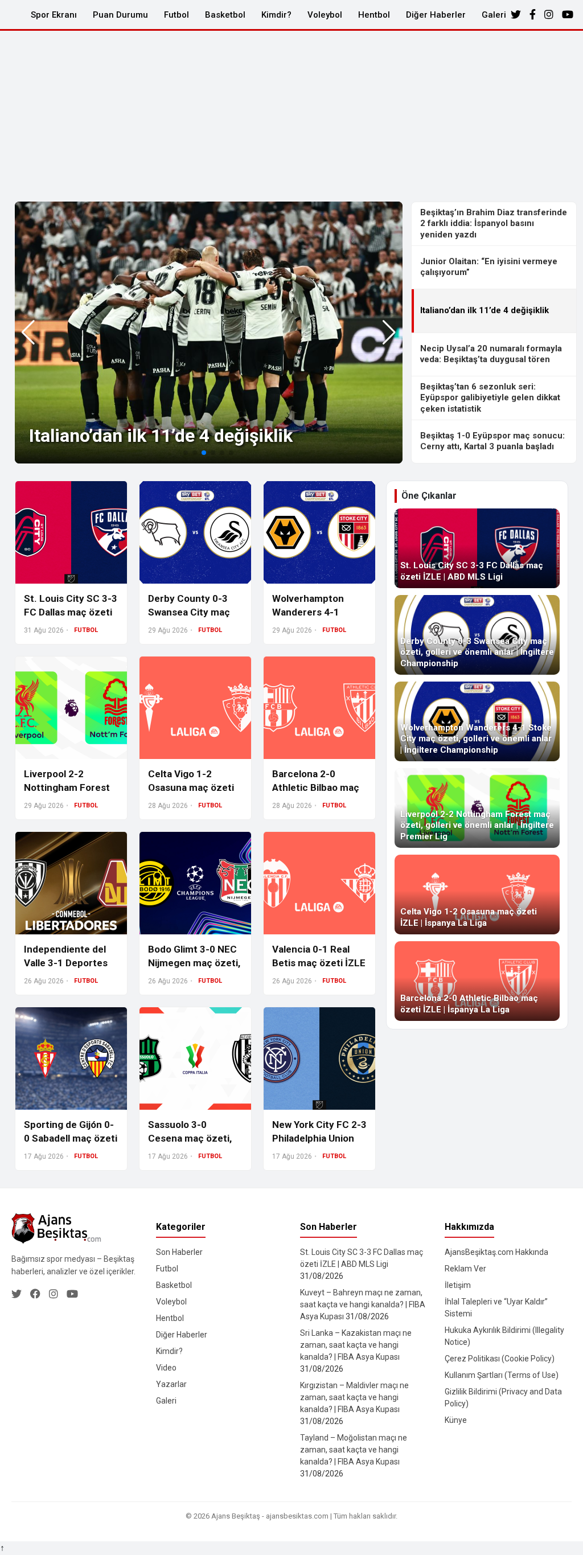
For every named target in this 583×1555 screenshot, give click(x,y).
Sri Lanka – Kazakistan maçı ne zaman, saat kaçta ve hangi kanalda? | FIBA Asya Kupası (356, 1344)
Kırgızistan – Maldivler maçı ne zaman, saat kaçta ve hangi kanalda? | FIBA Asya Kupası (354, 1397)
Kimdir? (276, 15)
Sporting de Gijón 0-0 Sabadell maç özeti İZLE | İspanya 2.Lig (70, 1138)
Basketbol (225, 15)
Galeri (494, 15)
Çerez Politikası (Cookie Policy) (500, 1358)
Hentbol (374, 15)
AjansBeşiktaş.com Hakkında (496, 1252)
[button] (389, 332)
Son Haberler (179, 1252)
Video (166, 1367)
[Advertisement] (291, 116)
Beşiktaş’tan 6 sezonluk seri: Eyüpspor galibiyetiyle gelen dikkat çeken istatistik (490, 397)
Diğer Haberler (436, 15)
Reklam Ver (465, 1268)
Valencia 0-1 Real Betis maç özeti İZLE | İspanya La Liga (319, 962)
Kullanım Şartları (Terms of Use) (502, 1375)
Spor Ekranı (54, 15)
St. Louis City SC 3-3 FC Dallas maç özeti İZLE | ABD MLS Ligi (70, 612)
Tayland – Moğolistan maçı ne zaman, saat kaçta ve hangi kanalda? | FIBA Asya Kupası (353, 1449)
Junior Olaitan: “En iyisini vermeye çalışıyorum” (488, 267)
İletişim (458, 1285)
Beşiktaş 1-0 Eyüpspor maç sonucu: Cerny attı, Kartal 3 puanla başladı (492, 441)
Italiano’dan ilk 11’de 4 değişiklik (161, 435)
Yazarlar (171, 1384)
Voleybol (324, 15)
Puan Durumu (120, 15)
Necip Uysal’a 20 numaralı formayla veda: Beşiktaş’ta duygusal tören (491, 354)
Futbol (176, 15)
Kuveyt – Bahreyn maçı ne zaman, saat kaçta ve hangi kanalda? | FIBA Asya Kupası (362, 1304)
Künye (456, 1420)
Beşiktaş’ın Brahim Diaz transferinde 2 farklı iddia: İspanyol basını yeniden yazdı (493, 223)
